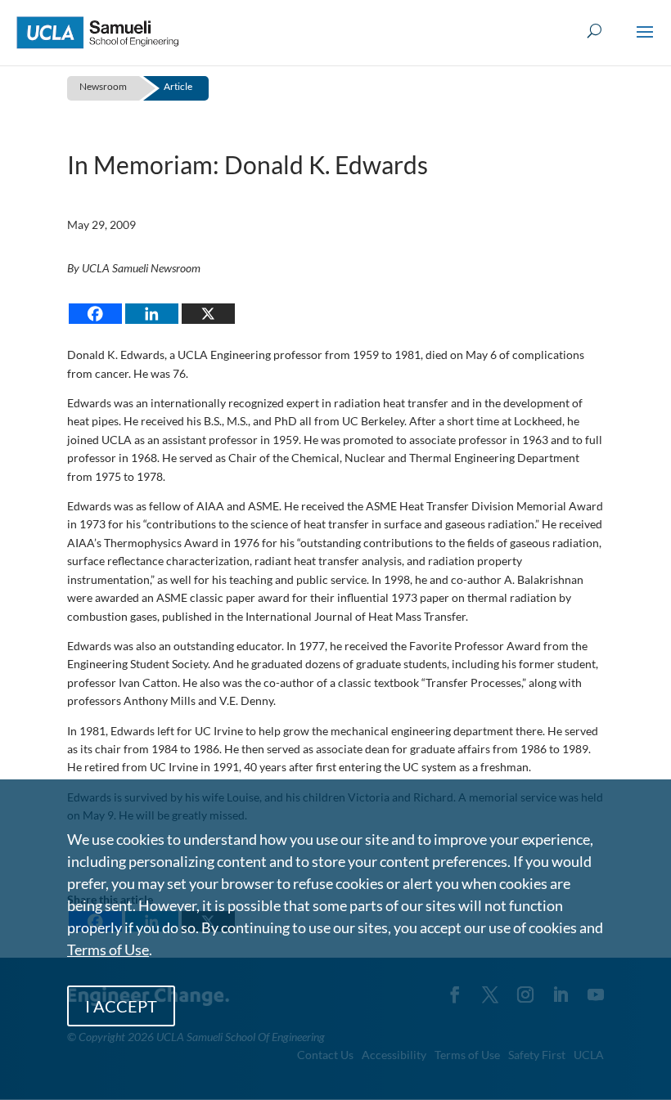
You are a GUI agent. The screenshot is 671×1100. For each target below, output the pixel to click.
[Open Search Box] (594, 31)
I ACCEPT (121, 1006)
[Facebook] (95, 313)
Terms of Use (108, 950)
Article (178, 86)
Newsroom (103, 86)
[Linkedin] (151, 313)
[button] (645, 42)
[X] (208, 313)
